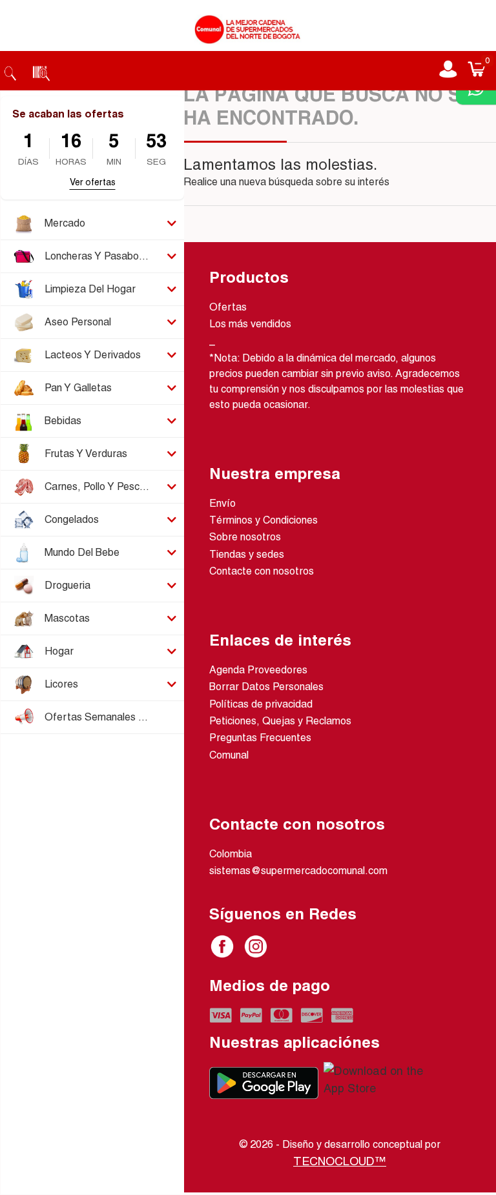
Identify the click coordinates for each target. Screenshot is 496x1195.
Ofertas (228, 307)
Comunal (229, 755)
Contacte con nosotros (261, 571)
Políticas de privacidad (261, 704)
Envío (222, 503)
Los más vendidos (250, 324)
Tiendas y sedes (246, 554)
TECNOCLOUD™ (339, 1161)
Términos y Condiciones (263, 520)
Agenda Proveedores (258, 670)
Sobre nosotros (245, 537)
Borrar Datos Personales (266, 686)
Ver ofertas (93, 182)
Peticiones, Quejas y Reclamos (280, 721)
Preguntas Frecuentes (260, 737)
